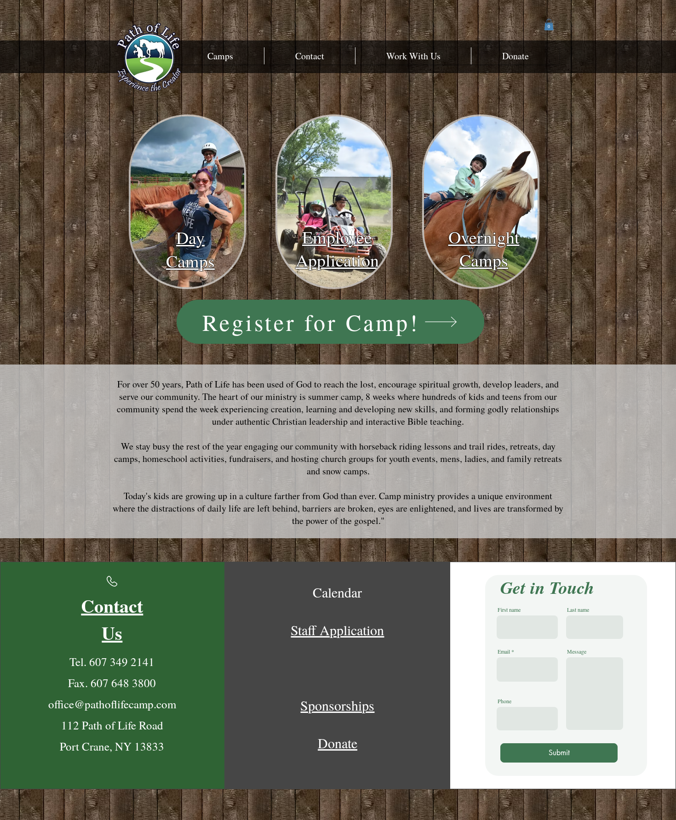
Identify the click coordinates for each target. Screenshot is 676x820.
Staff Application (337, 630)
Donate (337, 743)
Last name (578, 609)
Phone (504, 701)
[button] (220, 55)
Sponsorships (337, 705)
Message (576, 651)
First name (509, 609)
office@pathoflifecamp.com (112, 704)
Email (504, 651)
